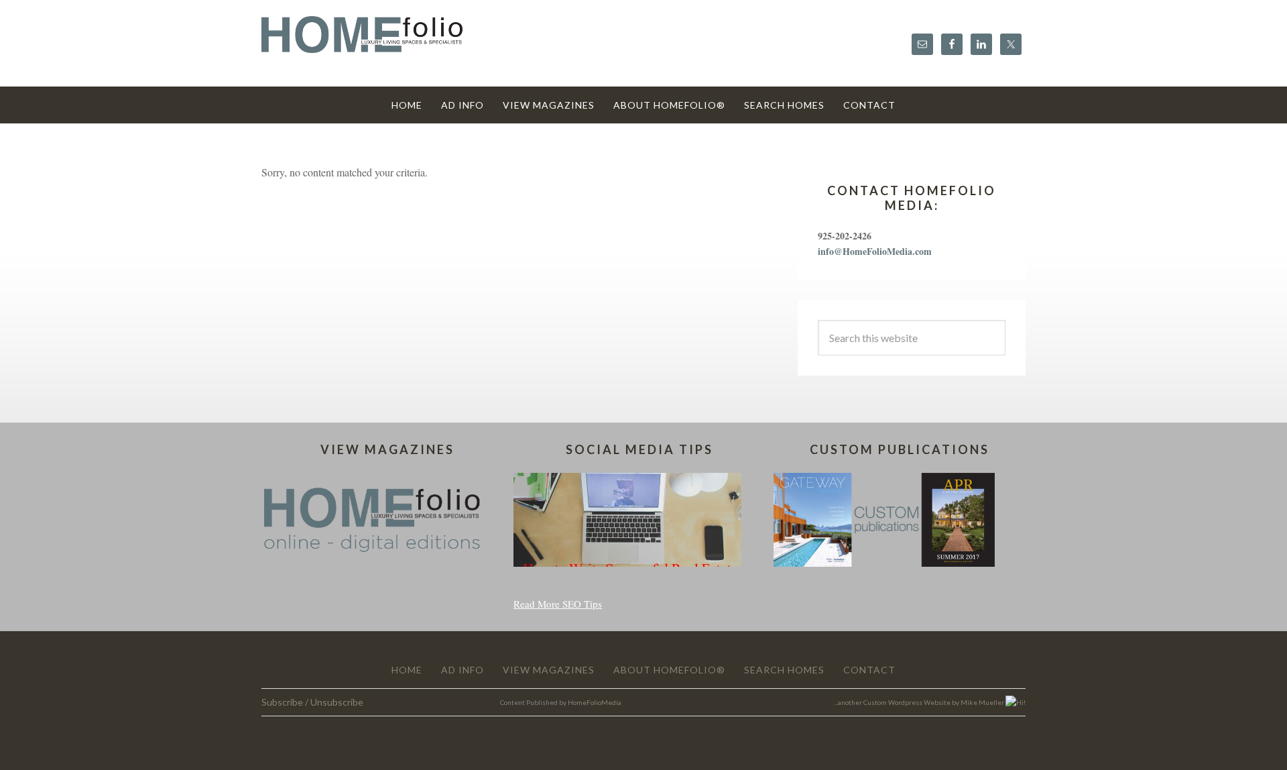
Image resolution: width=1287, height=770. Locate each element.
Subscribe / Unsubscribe (312, 702)
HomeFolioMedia (594, 702)
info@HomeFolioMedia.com (875, 251)
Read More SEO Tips (557, 603)
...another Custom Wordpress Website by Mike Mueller (919, 702)
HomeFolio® (362, 42)
